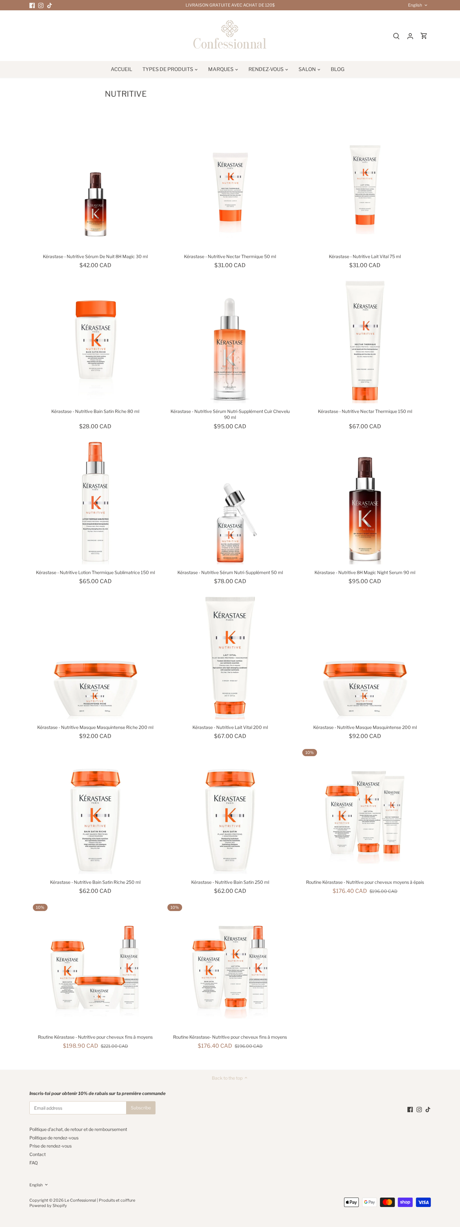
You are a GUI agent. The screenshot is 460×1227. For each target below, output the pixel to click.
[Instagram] (40, 5)
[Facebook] (32, 5)
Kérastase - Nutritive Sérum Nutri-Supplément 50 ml (230, 572)
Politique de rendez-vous (54, 1137)
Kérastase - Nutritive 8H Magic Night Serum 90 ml (364, 572)
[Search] (396, 35)
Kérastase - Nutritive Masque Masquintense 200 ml (365, 727)
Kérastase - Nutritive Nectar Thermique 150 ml (365, 411)
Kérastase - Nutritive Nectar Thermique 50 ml (230, 256)
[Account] (410, 35)
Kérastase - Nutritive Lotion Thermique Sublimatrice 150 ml (95, 572)
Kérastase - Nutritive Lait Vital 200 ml (230, 727)
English (415, 5)
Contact (37, 1154)
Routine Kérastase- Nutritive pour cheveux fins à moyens (230, 1037)
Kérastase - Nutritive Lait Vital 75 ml (365, 256)
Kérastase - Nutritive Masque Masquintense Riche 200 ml (95, 727)
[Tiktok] (49, 5)
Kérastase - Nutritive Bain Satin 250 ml (230, 882)
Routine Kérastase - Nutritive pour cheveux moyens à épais (365, 882)
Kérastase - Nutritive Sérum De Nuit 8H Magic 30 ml (95, 256)
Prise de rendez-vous (50, 1145)
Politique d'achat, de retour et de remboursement (78, 1129)
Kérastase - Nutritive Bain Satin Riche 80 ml (95, 411)
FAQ (33, 1162)
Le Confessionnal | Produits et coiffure (99, 1200)
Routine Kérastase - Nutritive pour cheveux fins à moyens (95, 1037)
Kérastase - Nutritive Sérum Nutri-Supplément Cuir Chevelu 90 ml (230, 414)
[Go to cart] (424, 35)
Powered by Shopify (48, 1205)
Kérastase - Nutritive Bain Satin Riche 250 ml (95, 882)
